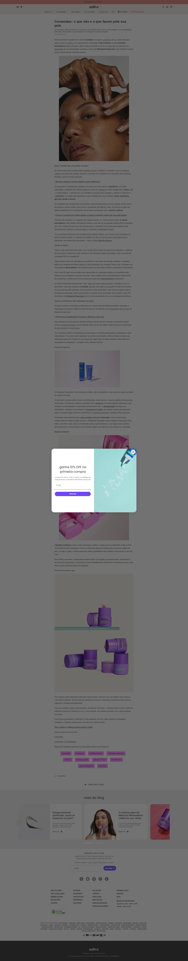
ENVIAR (73, 494)
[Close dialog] (133, 452)
